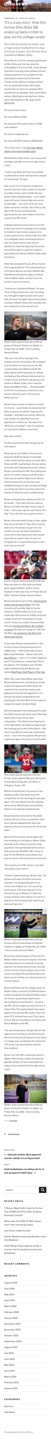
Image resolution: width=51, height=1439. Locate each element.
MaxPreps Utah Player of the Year (28, 672)
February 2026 (11, 1312)
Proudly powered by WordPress (18, 1432)
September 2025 (13, 1341)
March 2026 (10, 1306)
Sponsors (14, 1134)
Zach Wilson (10, 658)
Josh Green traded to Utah (17, 1230)
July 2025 (9, 1353)
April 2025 (9, 1371)
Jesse (32, 18)
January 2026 (11, 1318)
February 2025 (11, 1382)
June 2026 (9, 1288)
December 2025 (12, 1324)
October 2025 (11, 1335)
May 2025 (9, 1365)
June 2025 (9, 1359)
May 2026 (9, 1294)
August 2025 (10, 1347)
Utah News (16, 4)
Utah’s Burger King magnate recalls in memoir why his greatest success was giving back (23, 1249)
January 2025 (11, 1388)
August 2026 (10, 1282)
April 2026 (9, 1300)
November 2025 (12, 1329)
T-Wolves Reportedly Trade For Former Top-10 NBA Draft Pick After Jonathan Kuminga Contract (23, 1212)
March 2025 (10, 1376)
